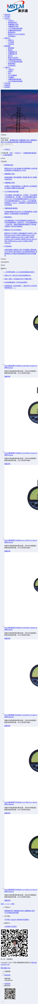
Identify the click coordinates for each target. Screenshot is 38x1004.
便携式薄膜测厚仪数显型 (22, 224)
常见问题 (7, 83)
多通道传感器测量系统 (19, 253)
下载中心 (7, 67)
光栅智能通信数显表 (14, 30)
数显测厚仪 (11, 32)
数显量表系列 (12, 22)
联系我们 (7, 87)
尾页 (12, 904)
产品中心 (7, 18)
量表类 (10, 50)
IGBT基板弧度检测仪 (28, 251)
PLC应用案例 (12, 75)
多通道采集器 (30, 203)
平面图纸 (11, 77)
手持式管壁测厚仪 (17, 226)
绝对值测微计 (18, 177)
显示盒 (10, 56)
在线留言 (7, 85)
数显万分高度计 (13, 58)
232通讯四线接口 (15, 186)
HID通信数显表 (9, 211)
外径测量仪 (26, 249)
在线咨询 (7, 983)
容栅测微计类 (12, 52)
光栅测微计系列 (13, 26)
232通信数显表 (7, 155)
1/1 (8, 904)
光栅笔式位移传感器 (17, 188)
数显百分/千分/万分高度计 (16, 34)
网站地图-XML (5, 968)
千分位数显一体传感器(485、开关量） (16, 195)
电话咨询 (7, 975)
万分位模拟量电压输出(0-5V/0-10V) (24, 199)
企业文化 (14, 919)
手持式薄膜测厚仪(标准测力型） (25, 220)
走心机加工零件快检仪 (13, 251)
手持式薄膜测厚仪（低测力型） (14, 222)
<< (5, 904)
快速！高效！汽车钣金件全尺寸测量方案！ (18, 279)
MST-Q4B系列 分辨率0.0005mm (21, 239)
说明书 (10, 71)
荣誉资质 (20, 919)
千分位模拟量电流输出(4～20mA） (15, 201)
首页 (11, 153)
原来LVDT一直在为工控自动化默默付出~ (17, 275)
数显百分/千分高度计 (11, 233)
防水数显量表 (26, 168)
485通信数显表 (24, 213)
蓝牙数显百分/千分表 (19, 170)
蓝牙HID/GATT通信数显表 (23, 211)
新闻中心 (7, 38)
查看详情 (7, 376)
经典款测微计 (8, 177)
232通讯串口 (25, 186)
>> (10, 904)
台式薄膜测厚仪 (9, 220)
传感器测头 (22, 203)
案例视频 (7, 46)
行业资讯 (11, 44)
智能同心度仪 (18, 249)
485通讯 (7, 186)
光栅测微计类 (12, 54)
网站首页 (7, 14)
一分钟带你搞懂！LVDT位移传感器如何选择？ (19, 272)
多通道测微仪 (8, 249)
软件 (9, 73)
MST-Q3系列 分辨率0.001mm (22, 235)
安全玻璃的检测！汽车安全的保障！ (16, 282)
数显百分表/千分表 (10, 168)
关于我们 (7, 16)
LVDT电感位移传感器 (15, 28)
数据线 (19, 168)
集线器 (25, 177)
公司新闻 (11, 42)
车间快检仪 (11, 36)
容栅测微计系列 (13, 24)
